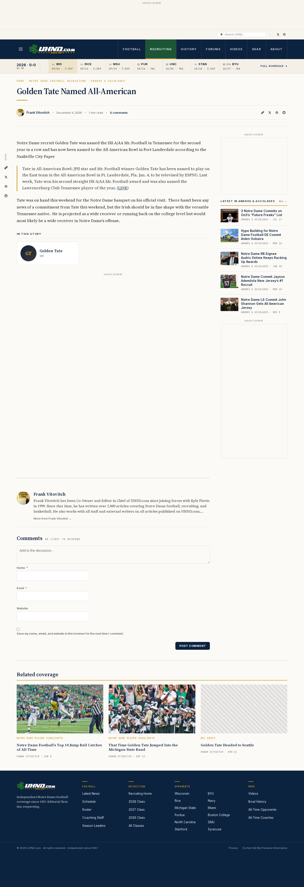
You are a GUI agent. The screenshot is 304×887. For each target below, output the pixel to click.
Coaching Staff (93, 817)
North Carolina (185, 822)
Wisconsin (182, 793)
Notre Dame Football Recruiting (57, 81)
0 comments (119, 112)
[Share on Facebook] (277, 112)
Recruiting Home (140, 793)
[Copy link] (262, 112)
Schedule (89, 801)
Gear (256, 49)
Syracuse (214, 829)
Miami (212, 808)
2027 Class (137, 809)
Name (22, 567)
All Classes (136, 825)
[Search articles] (221, 34)
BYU (211, 793)
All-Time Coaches (261, 817)
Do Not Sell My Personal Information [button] (265, 848)
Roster (86, 809)
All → (283, 201)
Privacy (233, 848)
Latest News (91, 793)
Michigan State (185, 808)
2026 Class (137, 817)
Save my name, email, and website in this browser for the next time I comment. (70, 633)
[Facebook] (284, 34)
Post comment (192, 646)
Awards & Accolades (108, 81)
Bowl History (257, 801)
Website (22, 608)
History (189, 49)
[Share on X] (269, 112)
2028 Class (137, 801)
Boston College (219, 815)
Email (22, 588)
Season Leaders (93, 825)
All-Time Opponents (262, 809)
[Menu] (21, 49)
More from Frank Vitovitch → (53, 518)
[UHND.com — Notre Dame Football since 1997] (52, 49)
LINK (122, 188)
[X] (278, 34)
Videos (236, 49)
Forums (213, 49)
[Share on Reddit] (284, 112)
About (276, 49)
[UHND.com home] (36, 785)
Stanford (181, 829)
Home (20, 81)
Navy (211, 800)
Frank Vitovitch (38, 112)
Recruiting (161, 49)
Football (132, 49)
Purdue (180, 815)
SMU (211, 822)
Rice (178, 800)
